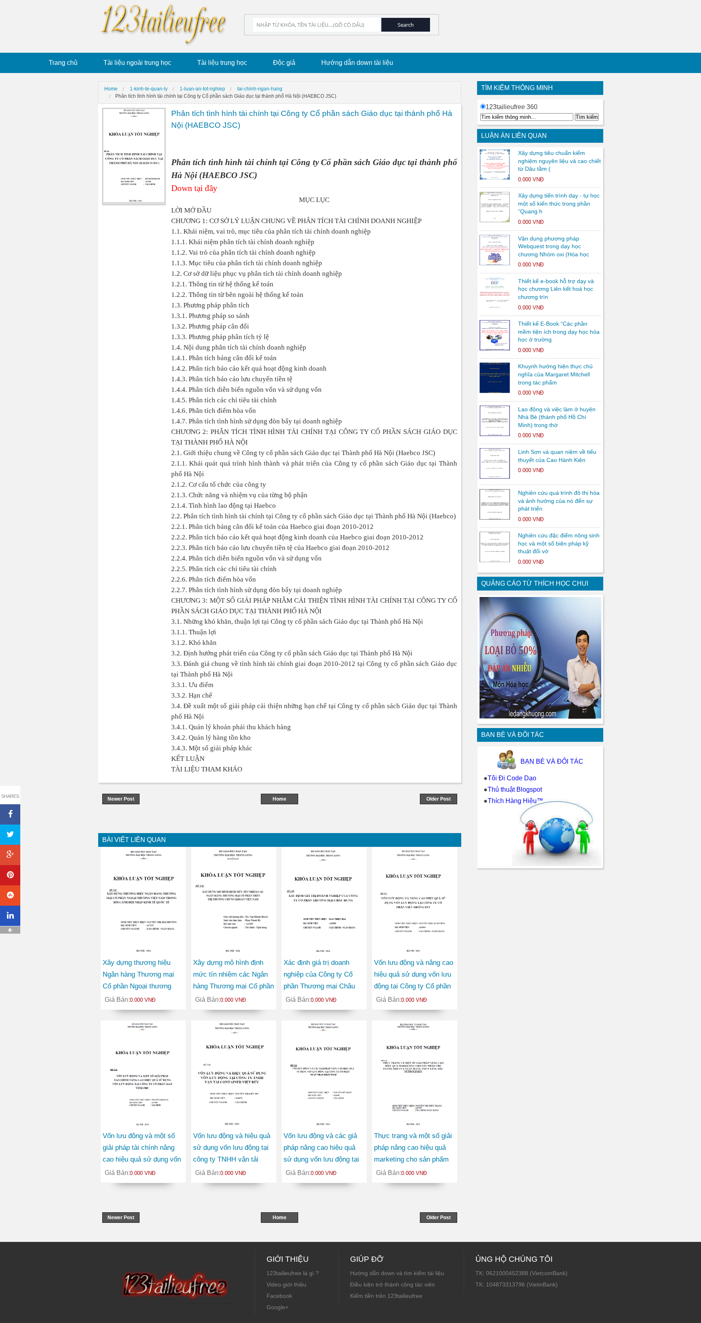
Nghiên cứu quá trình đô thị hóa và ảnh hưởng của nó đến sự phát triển (559, 501)
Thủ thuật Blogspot (515, 789)
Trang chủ (63, 62)
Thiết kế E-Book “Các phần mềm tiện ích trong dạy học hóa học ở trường (559, 331)
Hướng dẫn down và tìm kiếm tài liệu (397, 1273)
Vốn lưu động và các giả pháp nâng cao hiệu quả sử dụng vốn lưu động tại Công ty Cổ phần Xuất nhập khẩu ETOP (321, 1159)
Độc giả (284, 62)
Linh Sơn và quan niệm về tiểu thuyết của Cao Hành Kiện (557, 456)
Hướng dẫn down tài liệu (357, 62)
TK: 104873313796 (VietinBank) (516, 1284)
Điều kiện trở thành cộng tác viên (392, 1284)
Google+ (277, 1307)
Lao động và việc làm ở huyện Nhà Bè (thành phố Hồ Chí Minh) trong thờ (557, 417)
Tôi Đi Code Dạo (512, 778)
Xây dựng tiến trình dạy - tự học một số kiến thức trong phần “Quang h (559, 203)
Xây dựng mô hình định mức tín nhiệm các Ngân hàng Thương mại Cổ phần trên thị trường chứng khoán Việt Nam (233, 986)
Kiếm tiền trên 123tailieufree (386, 1296)
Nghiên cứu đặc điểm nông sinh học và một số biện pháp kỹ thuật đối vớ (559, 543)
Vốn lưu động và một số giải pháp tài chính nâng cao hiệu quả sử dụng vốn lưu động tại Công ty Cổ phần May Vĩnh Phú (142, 1159)
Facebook (279, 1296)
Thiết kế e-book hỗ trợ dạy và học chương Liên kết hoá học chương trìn (556, 289)
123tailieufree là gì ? (293, 1273)
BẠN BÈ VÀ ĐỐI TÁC (551, 761)
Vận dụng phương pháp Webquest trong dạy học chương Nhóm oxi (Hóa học (553, 246)
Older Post (438, 799)
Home (279, 799)
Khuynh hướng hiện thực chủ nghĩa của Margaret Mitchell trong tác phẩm (555, 374)
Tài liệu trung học (222, 62)
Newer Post (121, 799)
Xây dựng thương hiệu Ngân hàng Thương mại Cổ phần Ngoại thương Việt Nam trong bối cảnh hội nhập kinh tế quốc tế (139, 986)
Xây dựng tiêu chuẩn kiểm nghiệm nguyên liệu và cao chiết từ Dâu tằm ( (559, 161)
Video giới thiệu (286, 1284)
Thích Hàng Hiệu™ (515, 800)
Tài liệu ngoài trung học (137, 62)
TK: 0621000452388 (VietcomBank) (521, 1273)
